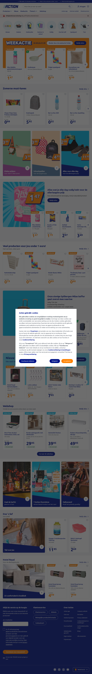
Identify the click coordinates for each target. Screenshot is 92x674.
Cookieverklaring (29, 340)
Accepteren (67, 361)
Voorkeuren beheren (27, 361)
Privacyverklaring (30, 354)
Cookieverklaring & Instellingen (59, 350)
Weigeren (55, 361)
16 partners (34, 331)
